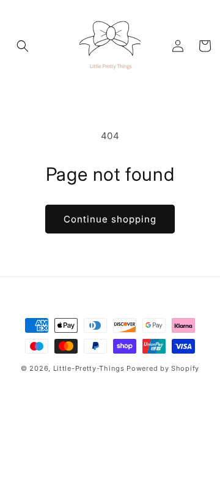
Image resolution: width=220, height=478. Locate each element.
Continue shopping (110, 219)
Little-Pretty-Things (89, 368)
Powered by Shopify (163, 368)
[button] (22, 45)
